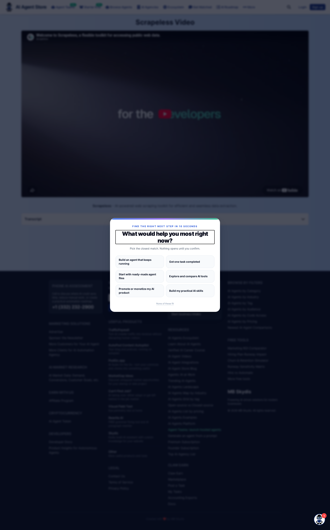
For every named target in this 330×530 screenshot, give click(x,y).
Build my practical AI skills (186, 290)
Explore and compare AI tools (188, 276)
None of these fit (165, 303)
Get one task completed (184, 261)
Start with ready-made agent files (137, 276)
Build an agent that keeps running (135, 261)
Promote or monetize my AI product (136, 290)
